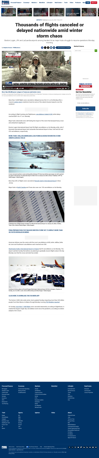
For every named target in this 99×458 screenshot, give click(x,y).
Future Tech (5, 424)
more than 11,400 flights (23, 306)
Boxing (20, 422)
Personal (86, 388)
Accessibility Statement (73, 430)
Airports (39, 20)
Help (41, 446)
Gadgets (4, 419)
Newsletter (90, 447)
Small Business (22, 392)
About (70, 412)
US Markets (38, 390)
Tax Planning (5, 403)
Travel (69, 392)
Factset (48, 448)
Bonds (36, 396)
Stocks (36, 388)
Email (54, 47)
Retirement (4, 401)
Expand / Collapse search (84, 3)
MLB (19, 419)
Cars (69, 394)
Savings (4, 396)
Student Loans (5, 390)
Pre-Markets (38, 405)
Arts (69, 400)
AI (2, 426)
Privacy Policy (81, 113)
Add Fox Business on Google (64, 47)
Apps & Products (72, 437)
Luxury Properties (88, 392)
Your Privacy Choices (33, 446)
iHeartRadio (96, 447)
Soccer (20, 424)
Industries (37, 401)
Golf (19, 426)
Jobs (69, 417)
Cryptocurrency (38, 392)
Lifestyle (49, 2)
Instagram (75, 447)
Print (51, 47)
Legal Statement (19, 449)
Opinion (37, 412)
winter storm (18, 102)
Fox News (70, 432)
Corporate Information (73, 426)
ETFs (36, 398)
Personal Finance (16, 2)
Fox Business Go (72, 435)
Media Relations (72, 424)
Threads (48, 47)
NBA (19, 417)
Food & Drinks (71, 398)
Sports (20, 412)
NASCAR (20, 421)
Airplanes (70, 396)
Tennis (20, 428)
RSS (87, 447)
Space (3, 428)
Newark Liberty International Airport (45, 181)
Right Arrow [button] (96, 12)
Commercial (87, 390)
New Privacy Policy (20, 446)
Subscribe (85, 108)
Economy (26, 2)
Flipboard (81, 447)
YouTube (78, 447)
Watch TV (94, 2)
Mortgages (4, 388)
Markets (34, 2)
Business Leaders (39, 400)
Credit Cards (5, 392)
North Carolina (21, 187)
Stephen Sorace (7, 47)
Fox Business (5, 2)
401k (3, 400)
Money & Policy (22, 390)
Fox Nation (70, 434)
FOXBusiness (16, 47)
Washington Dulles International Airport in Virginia (24, 249)
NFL (19, 415)
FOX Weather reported (52, 302)
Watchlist (42, 2)
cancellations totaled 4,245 (44, 114)
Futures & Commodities (40, 394)
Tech (65, 2)
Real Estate (58, 2)
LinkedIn (84, 447)
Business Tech (5, 421)
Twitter (45, 47)
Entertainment (71, 388)
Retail (36, 403)
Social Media (5, 417)
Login (87, 2)
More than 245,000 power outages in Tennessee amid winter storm (21, 92)
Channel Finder (71, 415)
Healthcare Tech (6, 422)
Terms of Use (89, 113)
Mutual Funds (38, 407)
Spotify (93, 447)
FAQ (69, 422)
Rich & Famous (71, 390)
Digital (3, 415)
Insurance (4, 398)
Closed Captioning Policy (74, 428)
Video (71, 2)
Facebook (42, 47)
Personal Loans (5, 394)
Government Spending (23, 388)
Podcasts (78, 2)
